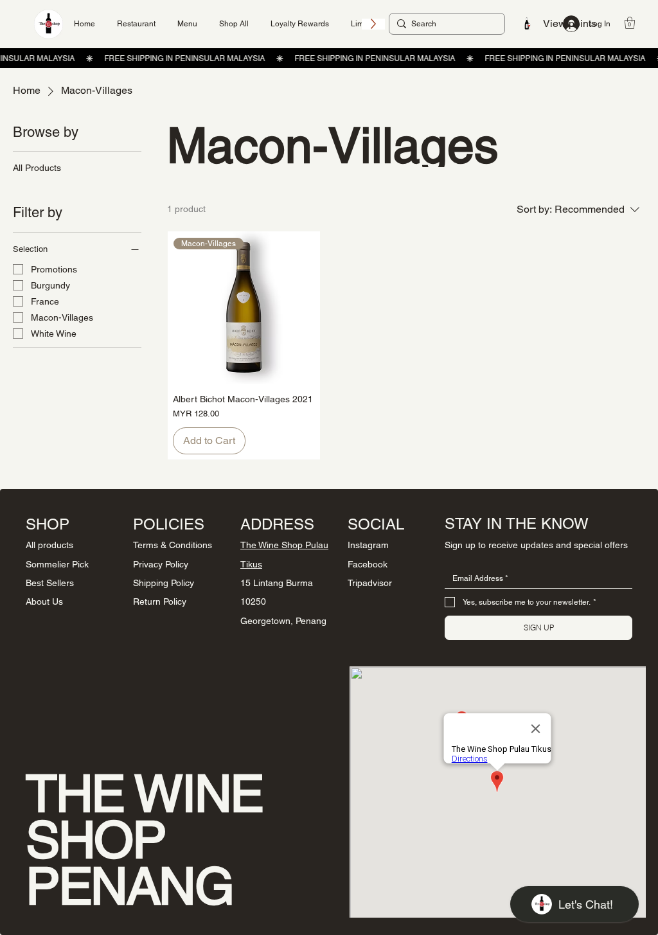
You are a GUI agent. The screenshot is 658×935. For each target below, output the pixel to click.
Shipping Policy (163, 583)
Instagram (368, 545)
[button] (630, 23)
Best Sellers (50, 583)
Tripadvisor (370, 583)
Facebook (367, 564)
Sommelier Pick (57, 564)
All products (49, 545)
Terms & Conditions (172, 545)
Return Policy (159, 601)
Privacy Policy (160, 564)
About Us (44, 601)
